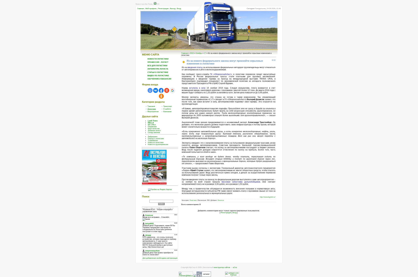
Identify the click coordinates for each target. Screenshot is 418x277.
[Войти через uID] (150, 90)
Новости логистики (155, 142)
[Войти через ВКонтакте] (155, 90)
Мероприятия (153, 112)
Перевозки (152, 127)
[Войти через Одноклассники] (161, 96)
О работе (167, 109)
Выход (172, 8)
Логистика (151, 109)
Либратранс (153, 137)
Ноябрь (199, 53)
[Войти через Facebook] (161, 90)
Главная (140, 8)
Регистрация (163, 8)
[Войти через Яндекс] (166, 90)
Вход (179, 8)
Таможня (151, 106)
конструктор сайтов (222, 267)
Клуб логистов (154, 129)
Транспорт (167, 106)
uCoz (235, 267)
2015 (192, 53)
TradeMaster (153, 140)
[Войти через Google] (172, 90)
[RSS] (155, 4)
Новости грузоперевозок (158, 144)
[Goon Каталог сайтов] (204, 276)
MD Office (152, 125)
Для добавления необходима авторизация (160, 258)
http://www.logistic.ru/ (267, 197)
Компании (167, 112)
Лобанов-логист (154, 130)
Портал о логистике (156, 138)
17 (205, 53)
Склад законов (154, 132)
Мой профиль (151, 8)
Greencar (221, 200)
